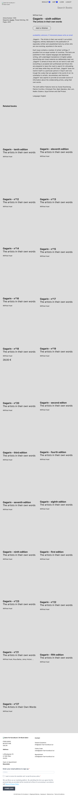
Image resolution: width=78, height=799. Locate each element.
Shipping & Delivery (34, 794)
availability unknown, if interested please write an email (53, 35)
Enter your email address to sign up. (16, 769)
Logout (68, 2)
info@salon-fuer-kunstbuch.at (44, 744)
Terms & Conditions (59, 794)
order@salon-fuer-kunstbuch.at (44, 750)
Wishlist (46, 2)
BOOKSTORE (7, 743)
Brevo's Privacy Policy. (12, 784)
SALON (5, 745)
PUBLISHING (7, 741)
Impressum (43, 794)
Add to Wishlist (42, 28)
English (12, 20)
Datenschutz (50, 794)
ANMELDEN (9, 788)
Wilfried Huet (37, 15)
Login (62, 2)
